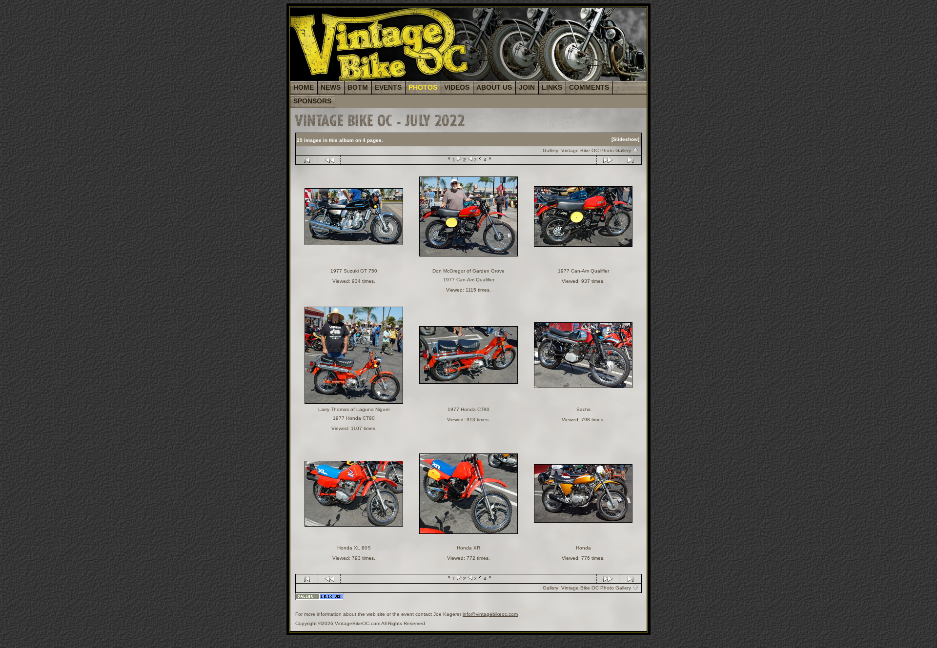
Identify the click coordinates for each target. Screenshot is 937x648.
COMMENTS (589, 87)
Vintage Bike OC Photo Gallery (596, 150)
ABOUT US (494, 87)
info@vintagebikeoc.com (490, 614)
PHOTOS (422, 87)
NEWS (331, 87)
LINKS (552, 87)
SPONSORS (312, 101)
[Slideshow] (625, 139)
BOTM (357, 87)
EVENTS (388, 87)
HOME (303, 87)
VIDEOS (456, 87)
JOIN (527, 87)
